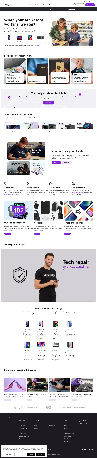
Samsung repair (41, 329)
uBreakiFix (8, 1)
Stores (86, 1)
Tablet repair (69, 350)
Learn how (30, 194)
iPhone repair (27, 329)
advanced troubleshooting (11, 194)
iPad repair (26, 350)
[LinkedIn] (92, 449)
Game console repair (55, 351)
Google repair (55, 329)
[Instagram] (82, 449)
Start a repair (37, 45)
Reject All (31, 454)
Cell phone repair (69, 329)
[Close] (45, 446)
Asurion (3, 1)
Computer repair (41, 350)
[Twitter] (85, 449)
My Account (92, 1)
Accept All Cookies (41, 454)
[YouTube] (89, 449)
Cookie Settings (9, 454)
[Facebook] (87, 449)
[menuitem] (30, 4)
